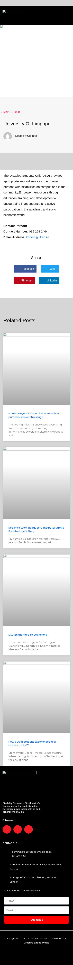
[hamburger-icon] (27, 15)
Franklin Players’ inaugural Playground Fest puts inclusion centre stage (34, 415)
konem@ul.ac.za (37, 237)
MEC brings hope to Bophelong (27, 634)
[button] (25, 269)
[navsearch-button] (40, 15)
